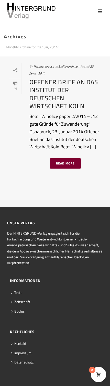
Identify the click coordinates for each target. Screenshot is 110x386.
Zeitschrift (22, 302)
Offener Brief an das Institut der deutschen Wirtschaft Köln (63, 94)
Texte (18, 292)
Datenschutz (24, 362)
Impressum (22, 353)
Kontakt (20, 343)
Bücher (19, 311)
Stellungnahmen (68, 66)
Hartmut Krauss (44, 66)
